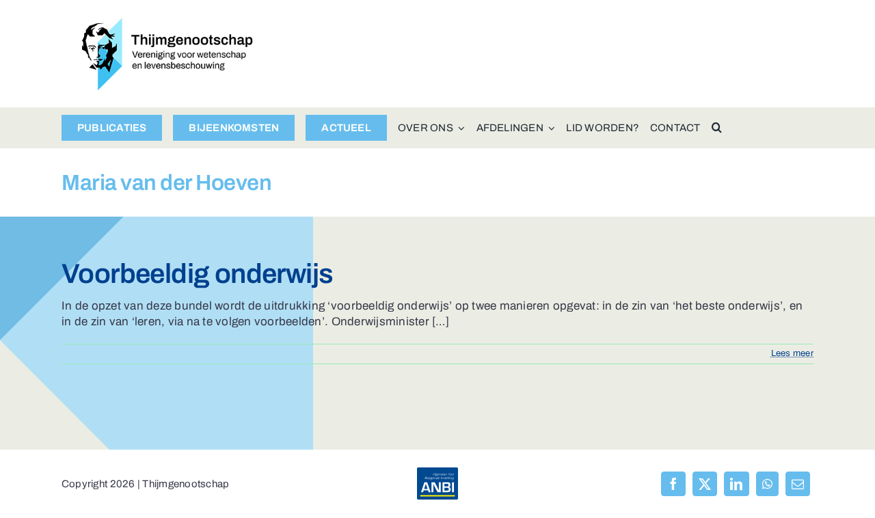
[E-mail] (797, 484)
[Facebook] (673, 484)
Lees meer (792, 353)
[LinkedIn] (736, 484)
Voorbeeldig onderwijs (197, 273)
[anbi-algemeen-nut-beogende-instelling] (437, 473)
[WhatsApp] (767, 484)
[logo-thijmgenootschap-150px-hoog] (167, 23)
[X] (705, 484)
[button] (717, 127)
